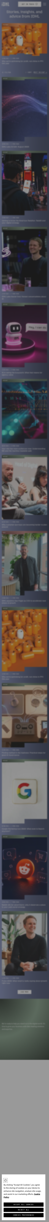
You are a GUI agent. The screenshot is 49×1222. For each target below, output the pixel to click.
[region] (23, 1197)
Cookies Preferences (23, 1215)
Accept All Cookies (24, 1205)
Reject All (23, 1210)
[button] (5, 1180)
